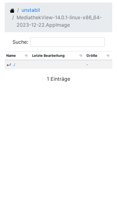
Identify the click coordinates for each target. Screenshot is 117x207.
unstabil (31, 10)
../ (13, 64)
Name (11, 55)
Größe (91, 55)
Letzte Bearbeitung (48, 55)
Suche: (20, 42)
